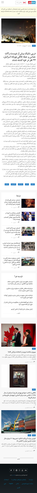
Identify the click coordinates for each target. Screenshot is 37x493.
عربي (5, 483)
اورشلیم (7, 184)
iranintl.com (8, 11)
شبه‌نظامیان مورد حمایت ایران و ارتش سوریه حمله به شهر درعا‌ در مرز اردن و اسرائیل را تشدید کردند (11, 246)
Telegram (16, 470)
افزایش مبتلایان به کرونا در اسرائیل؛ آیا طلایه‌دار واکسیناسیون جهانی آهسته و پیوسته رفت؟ (12, 216)
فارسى (18, 487)
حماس (27, 184)
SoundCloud (25, 470)
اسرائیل (32, 184)
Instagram (19, 470)
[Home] (31, 3)
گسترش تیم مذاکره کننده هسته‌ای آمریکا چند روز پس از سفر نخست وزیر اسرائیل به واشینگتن (12, 231)
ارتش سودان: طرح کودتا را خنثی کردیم (22, 309)
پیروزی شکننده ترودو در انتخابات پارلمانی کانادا (22, 352)
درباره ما (31, 479)
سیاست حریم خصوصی (27, 483)
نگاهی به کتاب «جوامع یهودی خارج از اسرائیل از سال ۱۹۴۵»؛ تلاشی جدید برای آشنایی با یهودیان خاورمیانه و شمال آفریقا (19, 395)
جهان (34, 46)
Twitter (11, 470)
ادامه (18, 459)
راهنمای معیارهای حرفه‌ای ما (18, 479)
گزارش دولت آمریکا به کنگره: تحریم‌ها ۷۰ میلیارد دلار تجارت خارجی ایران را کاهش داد (20, 440)
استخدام (6, 479)
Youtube (22, 470)
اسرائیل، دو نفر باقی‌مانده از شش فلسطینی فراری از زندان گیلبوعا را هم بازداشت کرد (12, 202)
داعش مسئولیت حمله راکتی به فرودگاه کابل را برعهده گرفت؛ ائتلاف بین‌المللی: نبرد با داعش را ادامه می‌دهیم (11, 261)
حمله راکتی (20, 184)
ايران (29, 435)
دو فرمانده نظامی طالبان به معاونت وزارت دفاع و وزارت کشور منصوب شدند (20, 289)
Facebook (14, 470)
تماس (17, 483)
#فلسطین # (13, 184)
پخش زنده (19, 2)
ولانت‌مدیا (13, 475)
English (11, 483)
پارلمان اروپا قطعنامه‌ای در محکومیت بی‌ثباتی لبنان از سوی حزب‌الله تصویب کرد (18, 303)
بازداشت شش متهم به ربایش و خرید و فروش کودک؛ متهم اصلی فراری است (18, 296)
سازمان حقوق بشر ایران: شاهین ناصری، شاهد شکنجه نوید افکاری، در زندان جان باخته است (20, 283)
